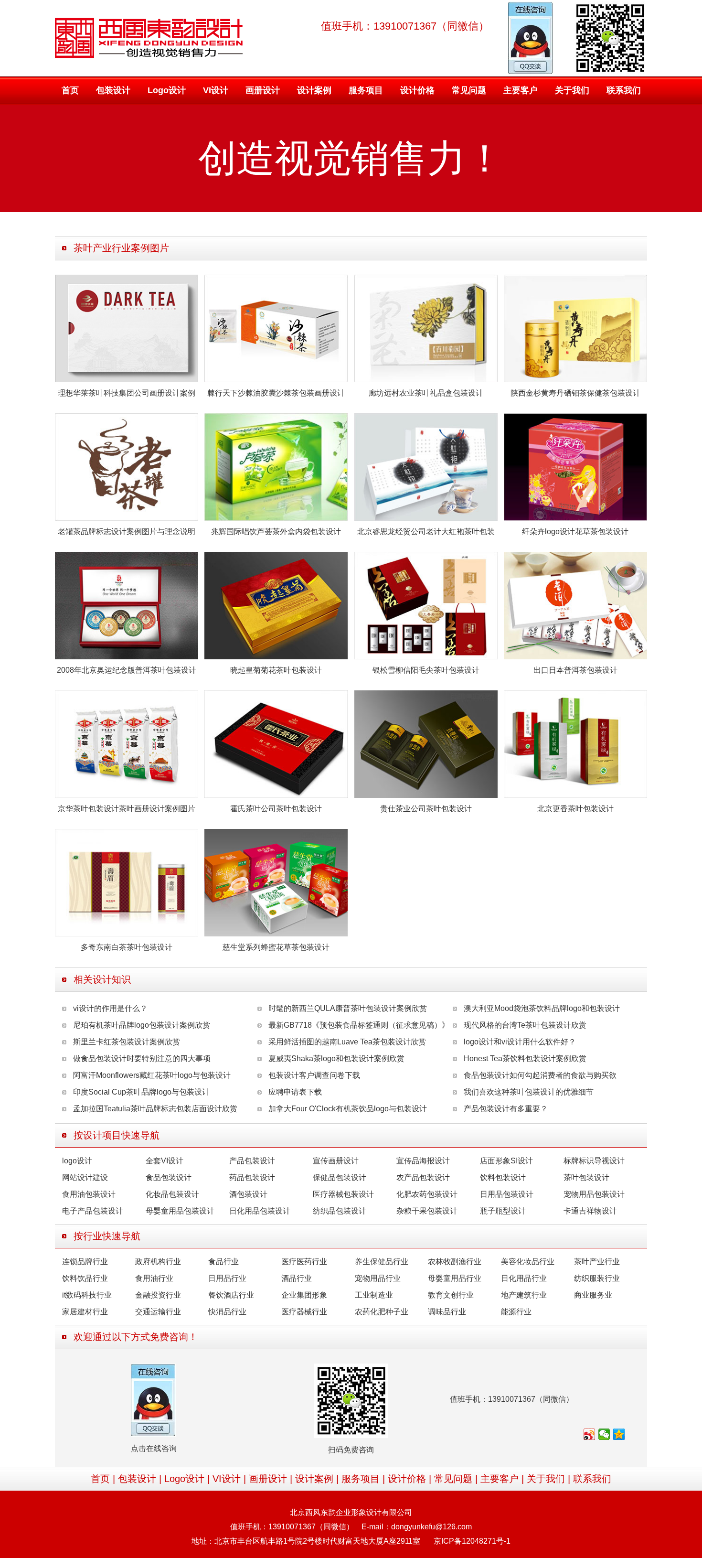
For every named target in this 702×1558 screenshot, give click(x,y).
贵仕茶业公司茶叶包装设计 (426, 809)
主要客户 (520, 90)
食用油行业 (154, 1278)
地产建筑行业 (524, 1295)
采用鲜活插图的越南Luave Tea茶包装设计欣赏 (347, 1042)
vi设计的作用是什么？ (110, 1008)
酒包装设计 (248, 1194)
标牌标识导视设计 (594, 1161)
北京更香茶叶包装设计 (575, 809)
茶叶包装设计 (586, 1177)
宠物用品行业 (378, 1278)
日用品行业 (227, 1278)
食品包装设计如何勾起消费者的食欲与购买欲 (540, 1075)
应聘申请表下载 (295, 1092)
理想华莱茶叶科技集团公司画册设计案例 (126, 393)
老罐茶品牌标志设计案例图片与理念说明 (126, 531)
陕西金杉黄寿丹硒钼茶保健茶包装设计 (575, 393)
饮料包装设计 (503, 1177)
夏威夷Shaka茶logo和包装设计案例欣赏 (336, 1058)
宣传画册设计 (336, 1161)
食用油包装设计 (89, 1194)
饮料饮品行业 (85, 1278)
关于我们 (572, 90)
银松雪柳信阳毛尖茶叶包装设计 (425, 670)
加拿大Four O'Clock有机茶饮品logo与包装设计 (347, 1109)
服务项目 (366, 90)
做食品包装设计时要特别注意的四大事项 (142, 1058)
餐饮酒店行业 (231, 1295)
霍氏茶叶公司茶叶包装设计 (276, 809)
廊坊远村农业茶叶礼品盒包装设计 (426, 393)
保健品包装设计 (339, 1177)
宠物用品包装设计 (594, 1194)
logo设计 (77, 1161)
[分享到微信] (604, 1434)
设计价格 (417, 90)
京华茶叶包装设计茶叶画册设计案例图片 (126, 809)
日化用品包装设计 (259, 1211)
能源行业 (516, 1312)
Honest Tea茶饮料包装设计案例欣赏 (525, 1058)
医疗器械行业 (304, 1312)
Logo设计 (167, 90)
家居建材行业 (85, 1312)
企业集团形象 (304, 1295)
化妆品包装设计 (172, 1194)
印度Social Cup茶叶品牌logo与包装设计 (141, 1092)
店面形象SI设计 (506, 1161)
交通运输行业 (158, 1312)
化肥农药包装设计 (426, 1194)
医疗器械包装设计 (343, 1194)
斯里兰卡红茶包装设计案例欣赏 (126, 1042)
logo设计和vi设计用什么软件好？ (520, 1042)
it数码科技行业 (87, 1295)
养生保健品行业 (381, 1261)
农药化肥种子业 (381, 1312)
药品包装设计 (252, 1177)
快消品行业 (227, 1312)
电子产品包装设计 (92, 1211)
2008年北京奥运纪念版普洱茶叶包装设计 (126, 670)
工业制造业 (374, 1295)
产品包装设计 (252, 1161)
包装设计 (113, 90)
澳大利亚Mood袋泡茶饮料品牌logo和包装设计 (542, 1008)
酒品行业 (296, 1278)
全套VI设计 (164, 1161)
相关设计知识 (102, 979)
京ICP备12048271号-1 (472, 1541)
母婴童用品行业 (454, 1278)
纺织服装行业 (597, 1278)
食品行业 (223, 1261)
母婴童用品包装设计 (180, 1211)
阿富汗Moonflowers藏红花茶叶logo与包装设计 (152, 1075)
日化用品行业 (524, 1278)
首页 (70, 90)
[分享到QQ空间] (619, 1434)
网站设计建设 (85, 1177)
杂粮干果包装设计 (426, 1211)
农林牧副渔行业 (454, 1261)
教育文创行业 (451, 1295)
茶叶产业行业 (597, 1261)
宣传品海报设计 (423, 1161)
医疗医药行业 (304, 1261)
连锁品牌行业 (85, 1261)
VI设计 (215, 90)
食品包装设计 (168, 1177)
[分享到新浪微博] (590, 1434)
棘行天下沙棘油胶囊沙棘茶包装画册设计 (276, 393)
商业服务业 (593, 1295)
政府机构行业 (158, 1261)
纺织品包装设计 (339, 1211)
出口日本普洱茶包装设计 (575, 670)
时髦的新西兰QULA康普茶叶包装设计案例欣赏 (347, 1008)
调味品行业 (447, 1312)
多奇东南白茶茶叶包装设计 (126, 947)
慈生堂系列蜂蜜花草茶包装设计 (276, 947)
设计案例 (314, 90)
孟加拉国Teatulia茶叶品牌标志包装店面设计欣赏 (155, 1109)
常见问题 (469, 90)
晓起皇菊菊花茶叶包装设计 (276, 670)
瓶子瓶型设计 (503, 1211)
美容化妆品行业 (527, 1261)
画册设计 (262, 90)
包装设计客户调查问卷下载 (314, 1075)
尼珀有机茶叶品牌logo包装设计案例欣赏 (141, 1025)
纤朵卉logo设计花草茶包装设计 (575, 531)
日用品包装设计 (506, 1194)
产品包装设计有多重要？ (506, 1109)
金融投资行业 (158, 1295)
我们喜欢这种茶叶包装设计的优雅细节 (529, 1092)
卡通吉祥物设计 (590, 1211)
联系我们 (623, 90)
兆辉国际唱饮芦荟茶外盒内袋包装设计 (276, 531)
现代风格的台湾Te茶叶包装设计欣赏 (525, 1025)
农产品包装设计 (423, 1177)
